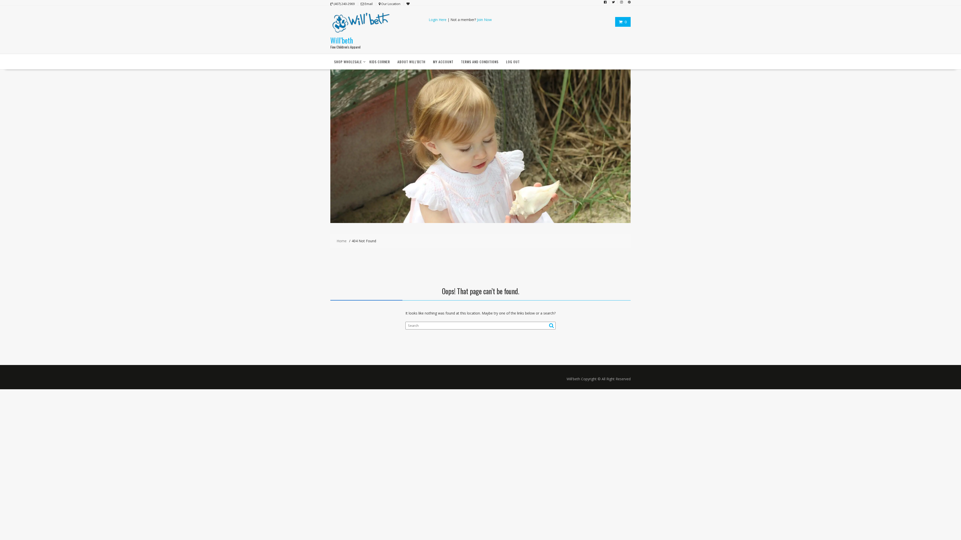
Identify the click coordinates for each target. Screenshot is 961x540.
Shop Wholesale (348, 61)
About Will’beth (411, 61)
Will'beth (341, 40)
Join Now (484, 19)
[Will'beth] (480, 221)
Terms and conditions (480, 61)
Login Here (437, 19)
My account (443, 61)
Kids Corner (379, 61)
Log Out (513, 61)
